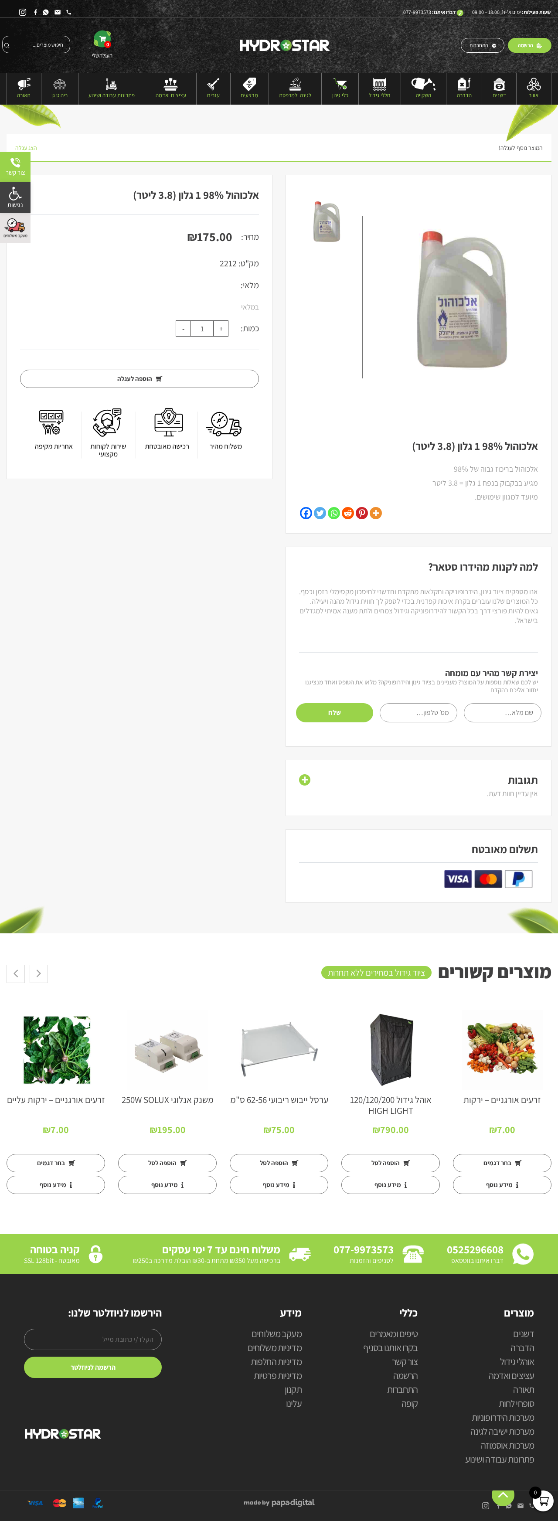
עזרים (213, 95)
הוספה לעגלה (135, 378)
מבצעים (249, 95)
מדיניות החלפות (276, 1362)
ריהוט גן (59, 95)
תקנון (293, 1390)
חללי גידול (379, 95)
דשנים (499, 95)
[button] (15, 197)
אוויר (533, 95)
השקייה (423, 95)
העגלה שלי (102, 50)
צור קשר (405, 1362)
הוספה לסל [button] (386, 1163)
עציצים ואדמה (171, 95)
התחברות (479, 45)
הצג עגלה (26, 148)
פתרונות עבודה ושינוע (111, 95)
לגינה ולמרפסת (295, 95)
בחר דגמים (498, 1163)
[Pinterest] (362, 513)
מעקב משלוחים (276, 1334)
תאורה (24, 95)
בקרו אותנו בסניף (390, 1348)
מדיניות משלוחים (275, 1348)
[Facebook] (306, 513)
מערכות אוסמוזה (507, 1445)
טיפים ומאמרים (394, 1334)
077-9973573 (417, 12)
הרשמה (525, 45)
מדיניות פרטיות (278, 1376)
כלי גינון (340, 95)
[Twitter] (320, 513)
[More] (376, 513)
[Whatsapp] (334, 513)
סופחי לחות (516, 1404)
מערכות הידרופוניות (503, 1417)
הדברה (464, 95)
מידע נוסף (500, 1185)
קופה (409, 1404)
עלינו (294, 1404)
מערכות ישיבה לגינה (502, 1431)
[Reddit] (348, 513)
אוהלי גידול (517, 1362)
